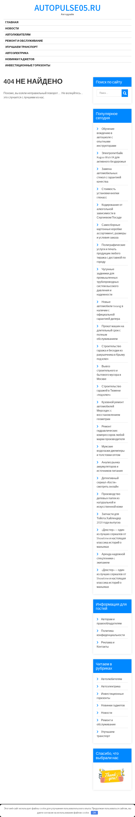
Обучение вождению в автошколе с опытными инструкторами (106, 137)
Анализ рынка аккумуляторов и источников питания (110, 466)
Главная (11, 22)
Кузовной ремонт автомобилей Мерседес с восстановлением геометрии (110, 410)
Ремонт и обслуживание (24, 40)
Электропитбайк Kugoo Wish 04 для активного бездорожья (111, 157)
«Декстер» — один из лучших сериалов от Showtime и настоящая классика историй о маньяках (111, 538)
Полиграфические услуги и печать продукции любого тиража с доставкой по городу (111, 253)
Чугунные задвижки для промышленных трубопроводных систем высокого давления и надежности (108, 281)
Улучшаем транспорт (21, 47)
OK (94, 812)
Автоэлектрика (16, 53)
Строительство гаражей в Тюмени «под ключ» (109, 390)
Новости (12, 28)
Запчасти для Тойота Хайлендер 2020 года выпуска (109, 518)
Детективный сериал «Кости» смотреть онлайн (108, 482)
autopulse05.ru (67, 7)
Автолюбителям (18, 34)
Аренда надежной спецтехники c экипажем (111, 558)
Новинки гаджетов (19, 59)
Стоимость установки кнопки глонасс (108, 193)
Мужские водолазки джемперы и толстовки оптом (111, 451)
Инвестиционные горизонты (27, 65)
